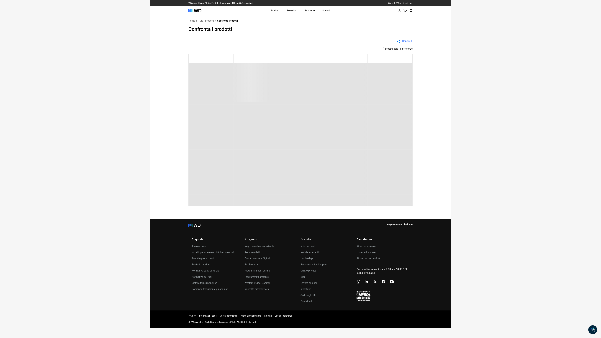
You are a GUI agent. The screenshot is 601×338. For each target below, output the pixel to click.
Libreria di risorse (366, 252)
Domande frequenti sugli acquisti (210, 289)
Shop (390, 3)
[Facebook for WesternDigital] (383, 282)
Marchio (268, 316)
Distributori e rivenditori (204, 283)
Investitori (305, 289)
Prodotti (274, 10)
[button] (399, 11)
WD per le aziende (404, 3)
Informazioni (307, 246)
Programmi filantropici (256, 276)
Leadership (306, 258)
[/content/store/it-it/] (194, 10)
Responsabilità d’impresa (314, 264)
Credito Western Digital (257, 258)
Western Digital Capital (257, 283)
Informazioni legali (207, 316)
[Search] (411, 10)
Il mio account (199, 246)
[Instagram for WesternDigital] (358, 282)
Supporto (310, 10)
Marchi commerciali (228, 316)
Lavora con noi (308, 283)
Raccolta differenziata (256, 289)
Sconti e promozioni (203, 258)
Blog (303, 276)
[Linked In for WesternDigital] (366, 282)
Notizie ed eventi (309, 252)
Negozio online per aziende (259, 246)
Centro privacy (308, 270)
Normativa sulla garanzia (205, 270)
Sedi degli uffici (308, 295)
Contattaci (306, 301)
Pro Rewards (251, 264)
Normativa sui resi (202, 276)
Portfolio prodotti (201, 264)
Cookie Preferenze (283, 316)
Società (326, 10)
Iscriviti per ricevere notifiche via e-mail (213, 252)
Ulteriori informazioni (242, 3)
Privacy (192, 316)
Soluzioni (292, 10)
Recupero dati (252, 252)
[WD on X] (375, 281)
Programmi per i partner (257, 270)
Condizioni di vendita (251, 316)
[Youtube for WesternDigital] (392, 282)
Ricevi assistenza (366, 246)
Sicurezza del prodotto (369, 258)
